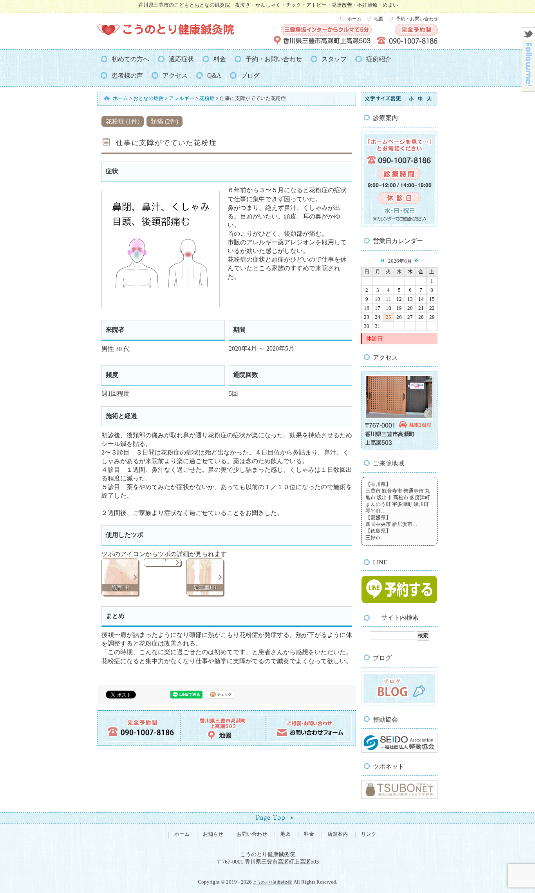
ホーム (354, 19)
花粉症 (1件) (122, 121)
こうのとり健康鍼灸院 (272, 882)
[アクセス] (399, 448)
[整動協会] (399, 751)
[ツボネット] (399, 797)
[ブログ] (399, 704)
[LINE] (399, 603)
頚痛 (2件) (164, 121)
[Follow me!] (528, 89)
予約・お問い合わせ (417, 19)
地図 (378, 19)
